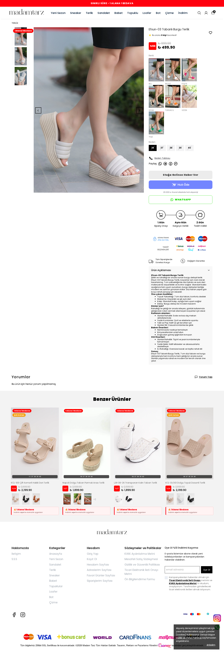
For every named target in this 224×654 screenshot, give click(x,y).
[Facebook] (14, 614)
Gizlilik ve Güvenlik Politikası (142, 564)
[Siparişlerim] (206, 13)
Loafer (147, 13)
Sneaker (75, 13)
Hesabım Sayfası (98, 564)
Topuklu (132, 13)
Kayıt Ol (92, 559)
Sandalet (104, 13)
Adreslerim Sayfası (99, 570)
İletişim (16, 554)
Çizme (169, 13)
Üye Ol (206, 569)
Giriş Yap (92, 554)
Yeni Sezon (58, 13)
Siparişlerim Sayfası (99, 581)
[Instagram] (22, 614)
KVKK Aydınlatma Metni (139, 554)
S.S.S (14, 559)
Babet (118, 13)
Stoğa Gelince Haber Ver (180, 175)
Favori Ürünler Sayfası (101, 575)
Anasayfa (55, 554)
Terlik (89, 13)
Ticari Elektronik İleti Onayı (185, 580)
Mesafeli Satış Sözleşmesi (141, 559)
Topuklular (56, 586)
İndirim (183, 13)
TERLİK (15, 23)
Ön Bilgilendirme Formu (139, 579)
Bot (158, 13)
